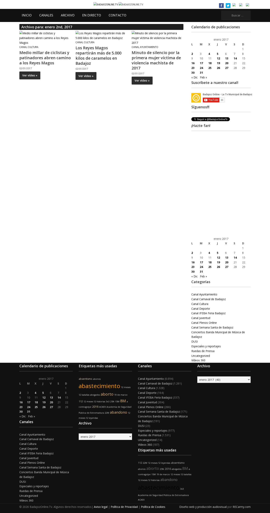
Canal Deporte (200, 308)
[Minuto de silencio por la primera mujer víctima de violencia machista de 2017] (157, 38)
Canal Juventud (200, 318)
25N (112, 401)
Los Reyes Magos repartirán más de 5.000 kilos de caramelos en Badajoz (98, 55)
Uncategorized (200, 356)
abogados (95, 394)
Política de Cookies (153, 507)
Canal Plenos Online (204, 323)
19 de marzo (120, 394)
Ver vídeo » (29, 75)
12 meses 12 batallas (181, 474)
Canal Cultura (28, 47)
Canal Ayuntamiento (145, 47)
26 (218, 68)
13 (226, 58)
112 (81, 401)
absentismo (85, 379)
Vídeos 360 (198, 360)
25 (209, 68)
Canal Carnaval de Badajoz (208, 299)
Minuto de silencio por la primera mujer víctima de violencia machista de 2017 (156, 60)
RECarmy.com (242, 507)
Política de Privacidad (124, 507)
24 (201, 68)
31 (201, 72)
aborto (107, 394)
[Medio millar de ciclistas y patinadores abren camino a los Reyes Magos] (45, 38)
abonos (97, 379)
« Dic (194, 77)
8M (123, 401)
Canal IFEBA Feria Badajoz (208, 313)
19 (218, 63)
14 (235, 58)
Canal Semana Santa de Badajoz (212, 327)
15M (117, 401)
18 (209, 63)
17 (201, 63)
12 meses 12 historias (94, 401)
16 (192, 63)
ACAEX (102, 406)
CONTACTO (117, 15)
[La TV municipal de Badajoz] (106, 4)
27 (226, 68)
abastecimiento (99, 386)
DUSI (194, 341)
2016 (95, 406)
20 (226, 63)
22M (107, 412)
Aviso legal (101, 507)
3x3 (108, 401)
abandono (118, 412)
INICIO (27, 15)
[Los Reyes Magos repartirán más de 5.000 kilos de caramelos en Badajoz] (101, 35)
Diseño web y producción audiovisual (203, 507)
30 (192, 72)
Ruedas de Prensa (202, 351)
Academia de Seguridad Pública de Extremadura (163, 495)
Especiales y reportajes (206, 346)
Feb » (203, 77)
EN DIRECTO (91, 15)
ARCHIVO (68, 15)
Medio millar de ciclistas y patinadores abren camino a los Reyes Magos (45, 58)
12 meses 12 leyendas (159, 463)
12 (218, 58)
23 (192, 68)
